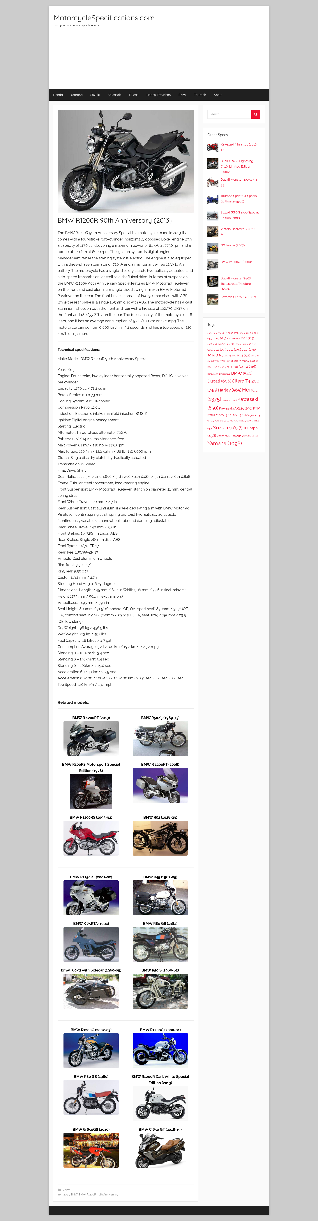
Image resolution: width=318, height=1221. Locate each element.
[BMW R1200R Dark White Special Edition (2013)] (160, 1089)
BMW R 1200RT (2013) (91, 718)
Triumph (200, 95)
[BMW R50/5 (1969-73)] (160, 724)
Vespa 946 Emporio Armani (237, 435)
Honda (58, 95)
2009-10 (242, 344)
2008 (247, 338)
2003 (212, 333)
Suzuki (95, 95)
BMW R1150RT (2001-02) (91, 877)
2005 (233, 333)
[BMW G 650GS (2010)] (91, 1136)
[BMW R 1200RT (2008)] (160, 771)
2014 (215, 355)
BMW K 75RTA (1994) (91, 924)
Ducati (134, 95)
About (218, 95)
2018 (219, 367)
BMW (182, 95)
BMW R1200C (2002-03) (91, 1030)
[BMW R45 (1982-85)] (160, 883)
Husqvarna (229, 400)
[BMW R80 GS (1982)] (160, 930)
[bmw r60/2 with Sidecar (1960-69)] (91, 977)
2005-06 (245, 333)
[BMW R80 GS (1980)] (91, 1083)
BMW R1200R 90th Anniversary (98, 1194)
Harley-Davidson (158, 95)
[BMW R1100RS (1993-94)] (91, 824)
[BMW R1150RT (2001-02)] (91, 883)
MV (238, 415)
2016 (219, 361)
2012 (234, 349)
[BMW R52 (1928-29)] (160, 824)
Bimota (224, 374)
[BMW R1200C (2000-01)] (160, 1036)
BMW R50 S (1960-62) (160, 970)
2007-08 (233, 338)
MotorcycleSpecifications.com (104, 17)
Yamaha (77, 95)
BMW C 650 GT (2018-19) (160, 1129)
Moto (224, 415)
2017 (244, 361)
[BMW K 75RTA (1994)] (91, 930)
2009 (228, 344)
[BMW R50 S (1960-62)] (160, 977)
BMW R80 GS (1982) (160, 924)
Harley (229, 390)
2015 (243, 355)
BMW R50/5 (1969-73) (160, 718)
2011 (220, 349)
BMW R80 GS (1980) (91, 1077)
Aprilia (247, 367)
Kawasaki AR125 (235, 408)
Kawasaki (114, 95)
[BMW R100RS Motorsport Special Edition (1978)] (91, 777)
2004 (222, 333)
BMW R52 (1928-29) (160, 817)
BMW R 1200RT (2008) (160, 764)
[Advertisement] (159, 61)
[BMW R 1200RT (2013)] (91, 724)
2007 (219, 338)
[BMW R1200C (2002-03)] (91, 1036)
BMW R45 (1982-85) (160, 877)
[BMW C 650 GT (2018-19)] (160, 1136)
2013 (66, 1194)
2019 (232, 367)
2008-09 (214, 344)
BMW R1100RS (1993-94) (91, 817)
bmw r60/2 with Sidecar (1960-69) (91, 970)
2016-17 (231, 361)
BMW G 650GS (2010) (91, 1129)
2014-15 (230, 355)
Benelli (212, 374)
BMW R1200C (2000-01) (160, 1030)
